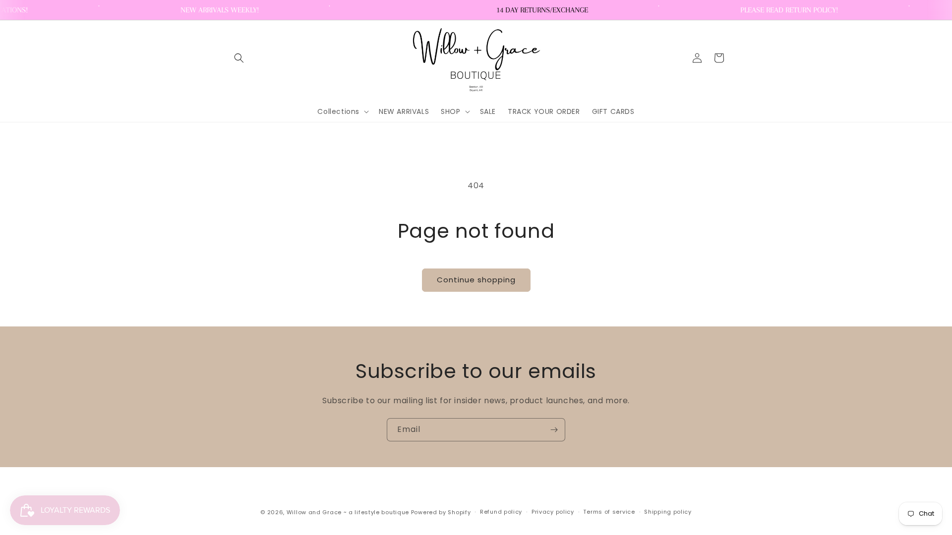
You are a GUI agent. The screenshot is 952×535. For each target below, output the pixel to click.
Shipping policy (668, 512)
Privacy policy (553, 512)
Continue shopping (476, 279)
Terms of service (609, 512)
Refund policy (501, 512)
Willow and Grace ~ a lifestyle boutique (348, 512)
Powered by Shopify (441, 512)
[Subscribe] (554, 429)
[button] (239, 58)
